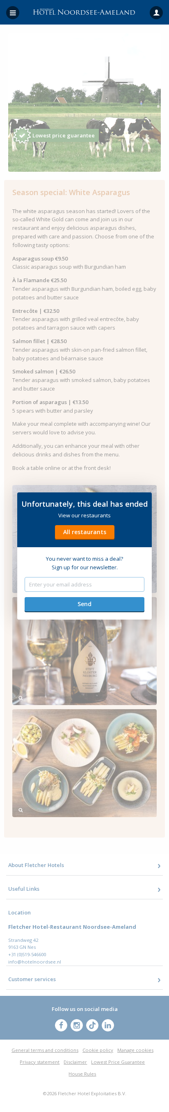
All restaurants (84, 532)
